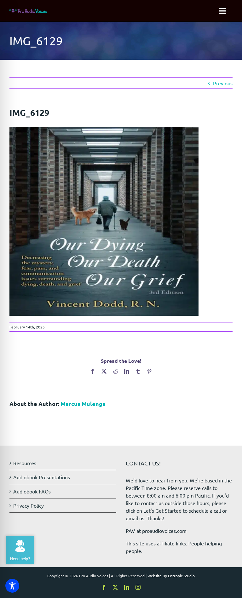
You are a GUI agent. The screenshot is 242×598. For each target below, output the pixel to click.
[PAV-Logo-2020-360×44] (28, 11)
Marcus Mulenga (83, 403)
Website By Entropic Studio (171, 575)
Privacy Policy (28, 505)
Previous (223, 83)
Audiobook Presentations (41, 477)
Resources (24, 463)
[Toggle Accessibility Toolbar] (12, 585)
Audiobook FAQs (32, 491)
